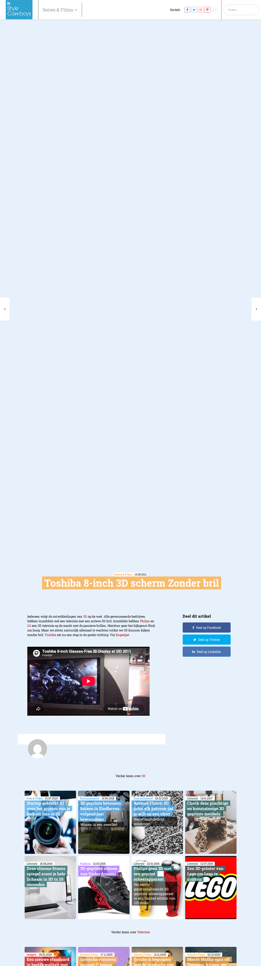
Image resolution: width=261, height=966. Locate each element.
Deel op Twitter (209, 640)
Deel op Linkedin (209, 652)
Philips (145, 621)
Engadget (122, 635)
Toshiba (50, 635)
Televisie (143, 932)
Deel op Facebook (208, 627)
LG (29, 626)
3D (85, 616)
